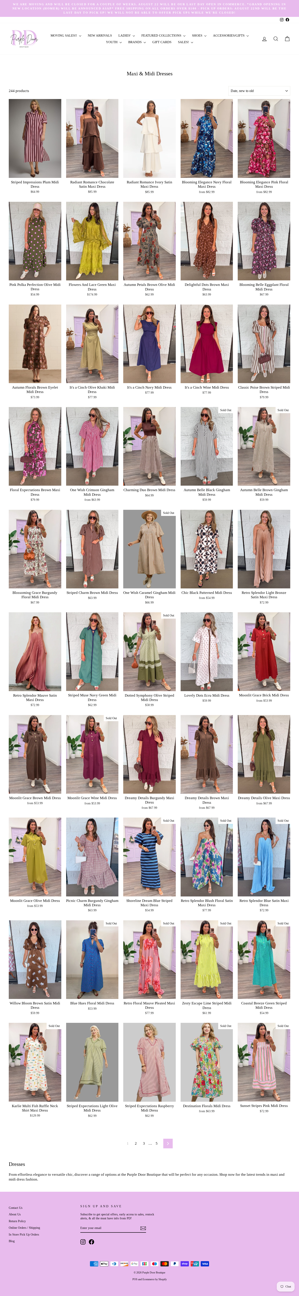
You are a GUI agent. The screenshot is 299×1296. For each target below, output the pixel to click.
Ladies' (125, 35)
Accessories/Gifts (229, 35)
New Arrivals (100, 35)
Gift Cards (161, 42)
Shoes (197, 35)
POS (134, 1279)
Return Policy (17, 1221)
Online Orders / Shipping (24, 1227)
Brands (135, 42)
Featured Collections (161, 35)
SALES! (184, 42)
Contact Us (15, 1207)
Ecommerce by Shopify (154, 1279)
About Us (15, 1214)
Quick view (35, 173)
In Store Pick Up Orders (24, 1234)
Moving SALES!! (64, 35)
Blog (12, 1241)
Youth (112, 42)
